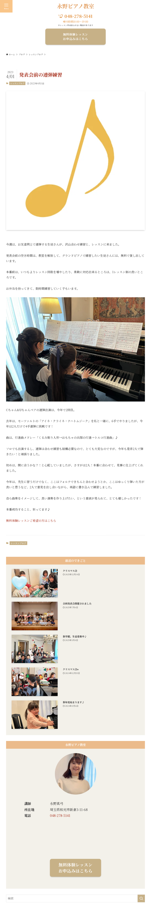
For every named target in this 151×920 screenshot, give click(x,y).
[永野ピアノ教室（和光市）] (75, 6)
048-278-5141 (60, 815)
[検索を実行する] (141, 898)
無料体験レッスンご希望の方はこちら (31, 520)
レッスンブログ (17, 83)
